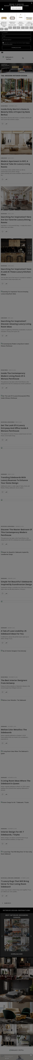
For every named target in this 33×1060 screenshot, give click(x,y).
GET (1, 29)
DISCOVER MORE (16, 8)
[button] (32, 24)
